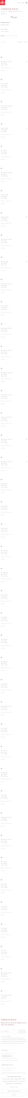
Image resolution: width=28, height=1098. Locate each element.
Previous (20, 42)
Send (22, 1031)
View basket (22, 3)
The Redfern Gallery (2, 2)
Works (10, 11)
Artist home (4, 11)
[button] (26, 2)
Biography (3, 13)
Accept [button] (14, 1095)
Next (25, 42)
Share (3, 42)
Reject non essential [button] (14, 1091)
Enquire (3, 35)
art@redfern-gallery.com (6, 1056)
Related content (17, 11)
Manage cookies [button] (14, 1087)
